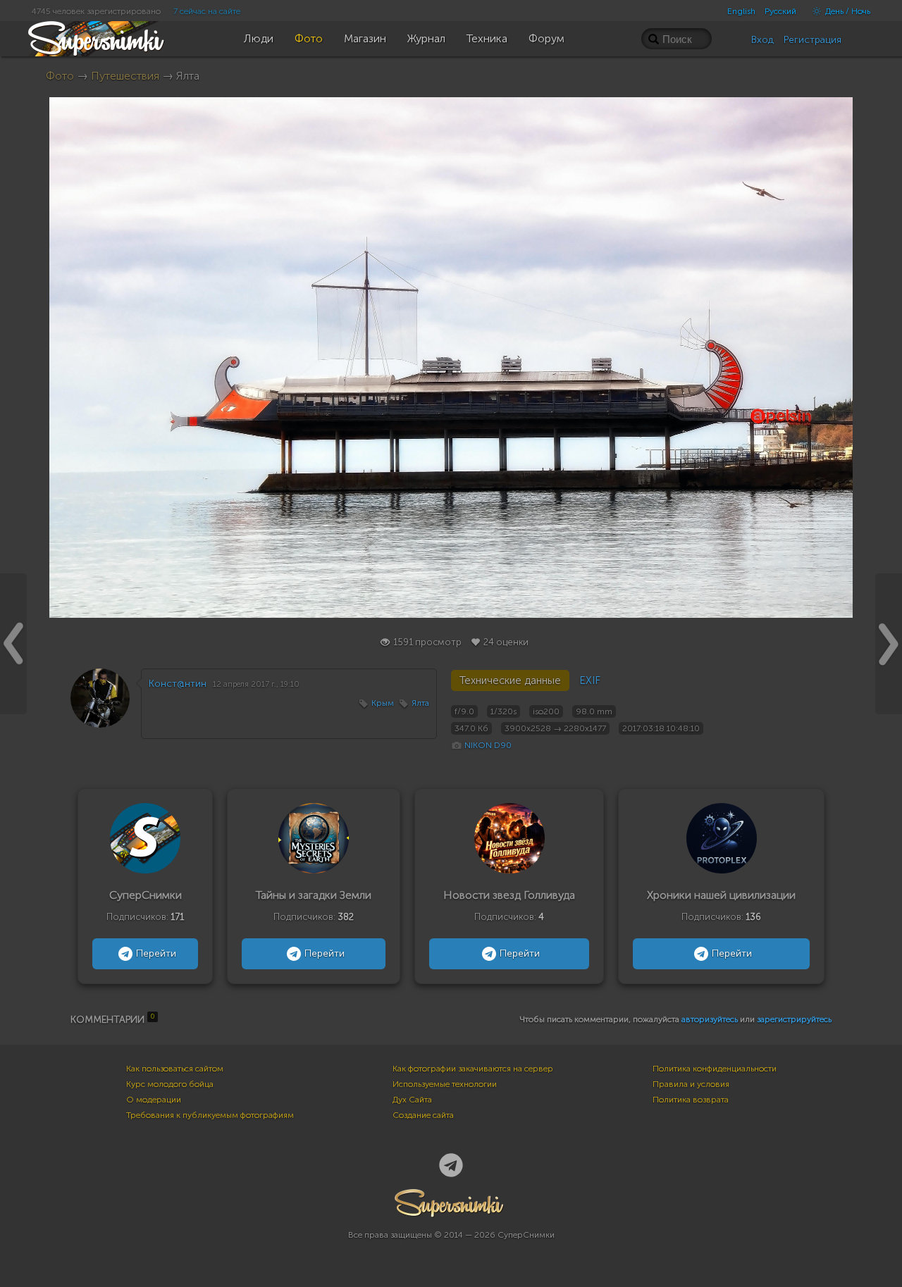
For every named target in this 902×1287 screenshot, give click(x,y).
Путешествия (125, 75)
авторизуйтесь (709, 1019)
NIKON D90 (488, 745)
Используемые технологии (445, 1084)
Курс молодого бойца (170, 1084)
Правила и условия (691, 1084)
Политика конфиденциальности (715, 1069)
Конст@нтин (177, 684)
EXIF (589, 680)
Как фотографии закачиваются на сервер (473, 1069)
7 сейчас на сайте (206, 11)
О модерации (153, 1100)
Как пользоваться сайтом (174, 1069)
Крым (382, 703)
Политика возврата (691, 1100)
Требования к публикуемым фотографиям (210, 1115)
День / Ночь (846, 11)
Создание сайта (423, 1115)
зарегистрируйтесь (794, 1019)
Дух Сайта (412, 1100)
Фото (60, 75)
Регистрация (812, 40)
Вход (762, 40)
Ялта (420, 703)
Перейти (156, 953)
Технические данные (510, 680)
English (741, 11)
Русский (780, 11)
